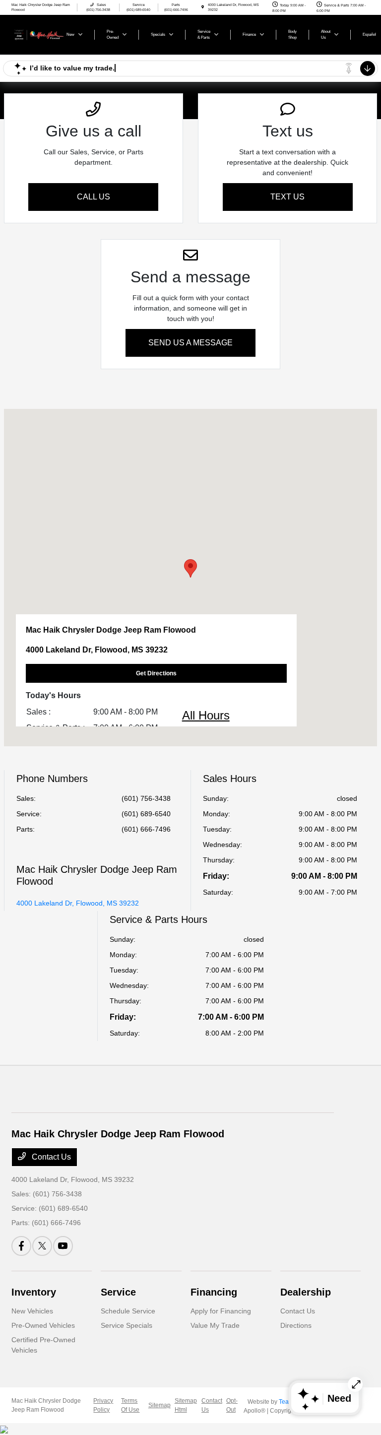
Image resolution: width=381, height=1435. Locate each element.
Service (118, 1292)
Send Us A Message (190, 342)
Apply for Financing (220, 1311)
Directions (296, 1325)
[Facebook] (21, 1246)
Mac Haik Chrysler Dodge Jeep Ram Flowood (46, 1405)
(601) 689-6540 (146, 814)
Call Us (93, 197)
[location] (202, 7)
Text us (287, 197)
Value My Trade (215, 1325)
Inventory (33, 1292)
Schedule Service (128, 1311)
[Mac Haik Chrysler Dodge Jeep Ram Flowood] (38, 34)
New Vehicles (32, 1311)
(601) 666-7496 (146, 829)
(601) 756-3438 (146, 798)
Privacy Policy (103, 1405)
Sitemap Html (186, 1405)
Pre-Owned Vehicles (43, 1325)
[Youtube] (63, 1246)
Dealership (305, 1292)
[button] (190, 568)
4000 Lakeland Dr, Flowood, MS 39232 (77, 903)
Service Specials (126, 1325)
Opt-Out (232, 1405)
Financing (213, 1292)
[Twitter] (42, 1246)
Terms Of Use (130, 1405)
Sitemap (159, 1405)
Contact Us (50, 1157)
